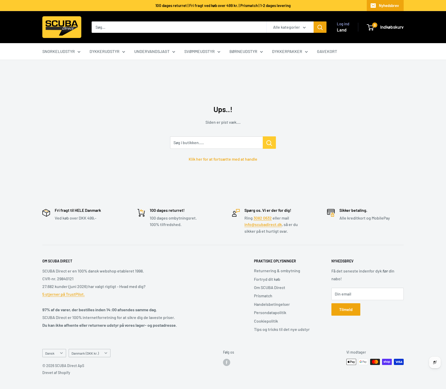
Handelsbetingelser (272, 304)
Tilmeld (346, 309)
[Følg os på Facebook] (226, 362)
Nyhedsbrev (389, 5)
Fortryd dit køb (267, 279)
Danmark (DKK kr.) (85, 353)
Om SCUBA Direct (269, 287)
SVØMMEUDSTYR (199, 51)
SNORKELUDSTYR (58, 51)
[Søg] (320, 27)
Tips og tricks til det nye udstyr (282, 329)
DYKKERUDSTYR (105, 51)
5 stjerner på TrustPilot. (63, 294)
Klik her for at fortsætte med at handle (223, 159)
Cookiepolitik (266, 320)
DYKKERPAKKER (287, 51)
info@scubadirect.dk (263, 224)
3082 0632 (262, 217)
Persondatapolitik (270, 312)
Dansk (49, 353)
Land (342, 29)
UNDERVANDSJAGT (152, 51)
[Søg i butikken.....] (269, 142)
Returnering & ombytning (277, 270)
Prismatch (263, 295)
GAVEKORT (327, 51)
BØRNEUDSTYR (243, 51)
